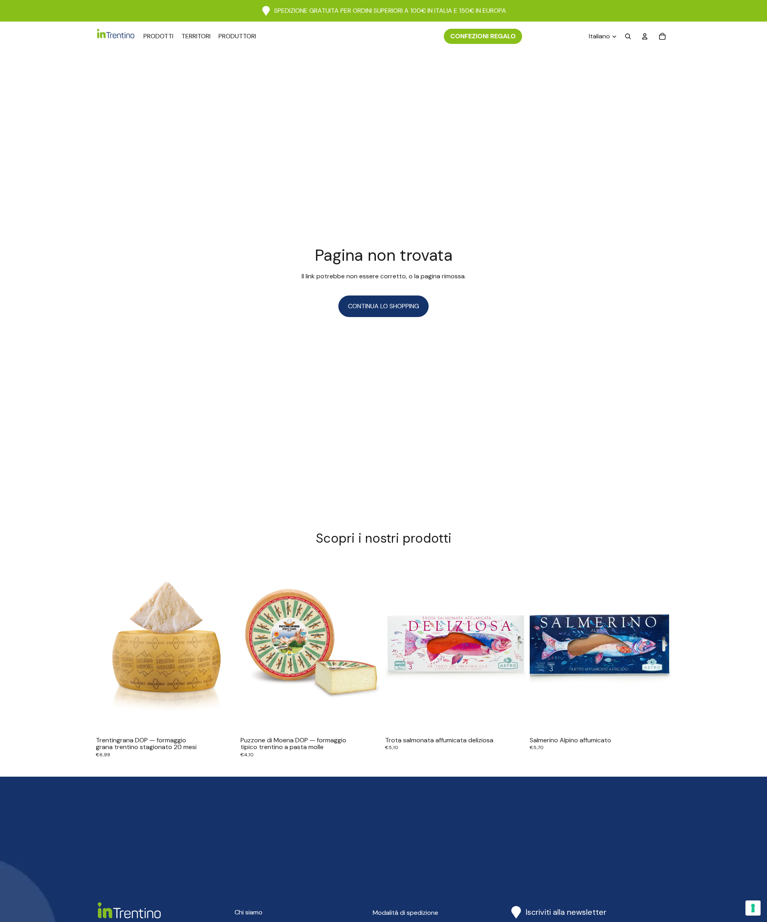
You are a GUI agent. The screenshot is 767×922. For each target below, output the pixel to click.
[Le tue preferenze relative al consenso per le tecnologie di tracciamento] (753, 908)
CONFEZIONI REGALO (483, 36)
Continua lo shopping (383, 306)
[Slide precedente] (108, 645)
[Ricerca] (628, 36)
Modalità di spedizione (405, 912)
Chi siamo (248, 912)
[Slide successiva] (225, 645)
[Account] (645, 36)
